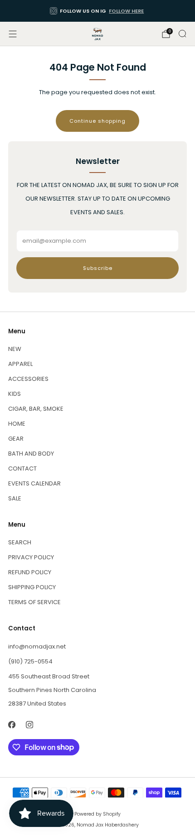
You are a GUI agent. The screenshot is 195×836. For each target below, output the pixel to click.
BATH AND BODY (31, 453)
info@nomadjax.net (37, 646)
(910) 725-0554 (30, 661)
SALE (14, 498)
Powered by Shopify (97, 814)
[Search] (182, 33)
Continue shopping (97, 121)
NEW (14, 349)
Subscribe (97, 268)
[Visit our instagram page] (29, 725)
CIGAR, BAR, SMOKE (35, 408)
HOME (16, 423)
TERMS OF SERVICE (34, 602)
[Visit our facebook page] (11, 725)
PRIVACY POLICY (31, 557)
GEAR (16, 438)
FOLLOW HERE (126, 10)
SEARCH (19, 542)
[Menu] (12, 33)
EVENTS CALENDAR (34, 483)
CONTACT (22, 468)
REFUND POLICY (29, 572)
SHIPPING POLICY (32, 587)
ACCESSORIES (28, 379)
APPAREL (20, 364)
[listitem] (97, 11)
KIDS (14, 393)
